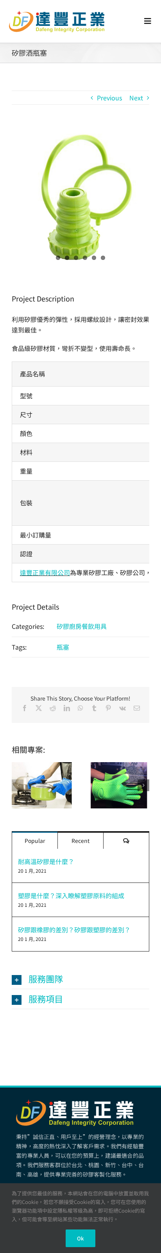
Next (136, 97)
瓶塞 (63, 647)
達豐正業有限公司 (45, 572)
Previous (109, 97)
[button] (17, 785)
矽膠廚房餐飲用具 (82, 626)
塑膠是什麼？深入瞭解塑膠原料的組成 (71, 895)
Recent (80, 840)
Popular (35, 840)
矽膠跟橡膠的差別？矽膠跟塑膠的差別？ (74, 929)
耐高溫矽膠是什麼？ (46, 861)
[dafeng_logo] (56, 13)
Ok (80, 1238)
